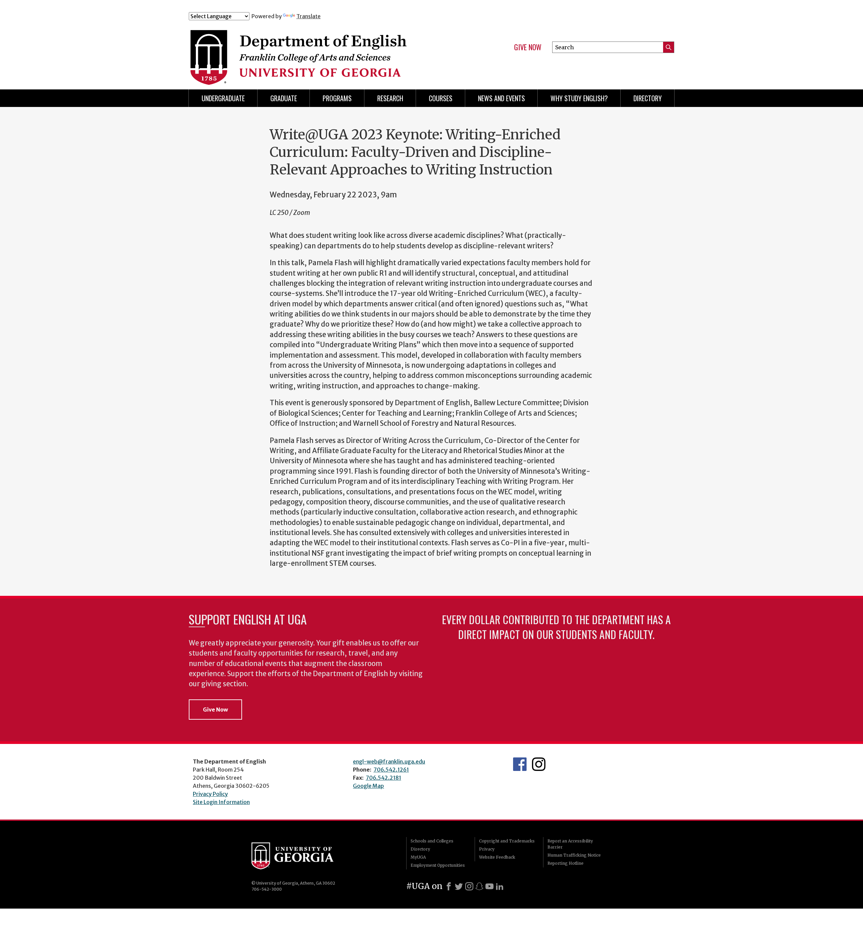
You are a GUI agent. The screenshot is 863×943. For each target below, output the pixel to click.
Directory (647, 98)
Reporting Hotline (565, 863)
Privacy (487, 849)
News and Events (501, 98)
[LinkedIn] (500, 886)
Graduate (283, 98)
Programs (337, 98)
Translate (308, 16)
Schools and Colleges (432, 840)
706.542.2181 (383, 777)
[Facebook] (449, 886)
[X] (459, 886)
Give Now (527, 47)
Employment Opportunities (438, 865)
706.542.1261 (391, 769)
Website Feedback (497, 857)
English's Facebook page (520, 764)
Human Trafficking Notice (574, 855)
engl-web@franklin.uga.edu (389, 761)
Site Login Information (221, 802)
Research (390, 98)
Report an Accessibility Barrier (570, 844)
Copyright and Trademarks (507, 840)
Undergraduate (223, 98)
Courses (440, 98)
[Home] (323, 50)
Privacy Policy (210, 794)
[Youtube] (489, 886)
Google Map (368, 785)
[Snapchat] (479, 886)
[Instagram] (469, 886)
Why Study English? (579, 98)
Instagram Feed (538, 764)
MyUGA (418, 857)
